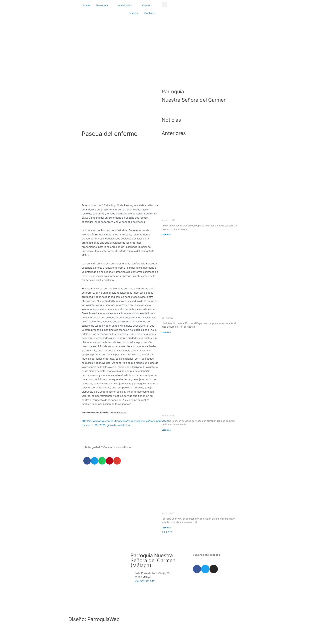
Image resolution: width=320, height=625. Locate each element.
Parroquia (102, 5)
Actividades (125, 5)
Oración (146, 5)
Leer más (166, 234)
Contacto (149, 13)
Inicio (86, 5)
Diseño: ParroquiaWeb (94, 619)
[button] (164, 4)
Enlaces (133, 13)
